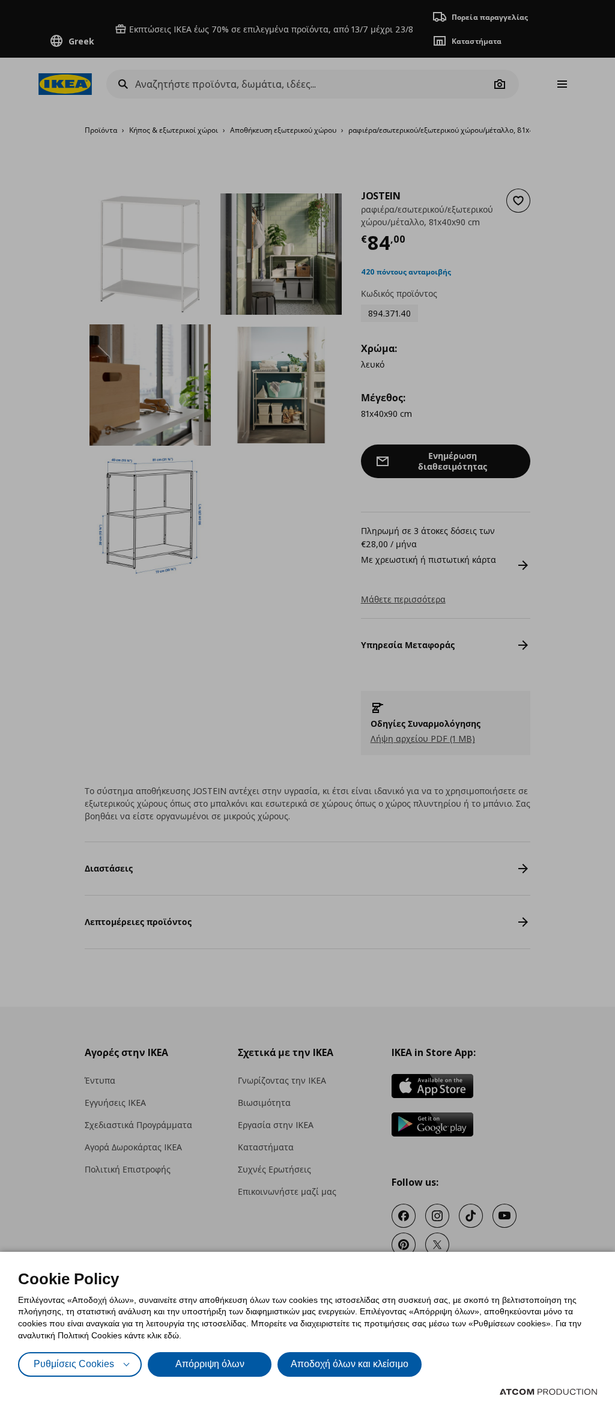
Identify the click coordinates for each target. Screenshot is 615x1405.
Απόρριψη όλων (209, 1364)
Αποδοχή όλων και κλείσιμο (349, 1364)
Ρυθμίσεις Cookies (74, 1364)
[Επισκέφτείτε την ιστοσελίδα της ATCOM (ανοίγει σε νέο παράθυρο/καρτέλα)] (548, 1392)
